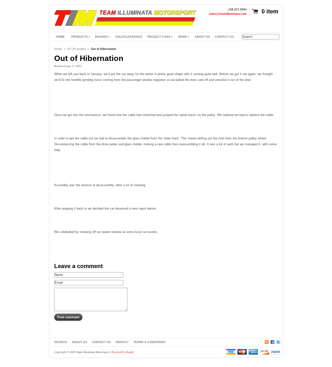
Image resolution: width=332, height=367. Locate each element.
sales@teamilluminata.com (228, 14)
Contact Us (101, 342)
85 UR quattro (76, 49)
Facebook (272, 341)
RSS (267, 341)
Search (60, 342)
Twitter (278, 341)
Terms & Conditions (149, 342)
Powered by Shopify (122, 352)
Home (58, 49)
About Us (79, 342)
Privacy (122, 342)
